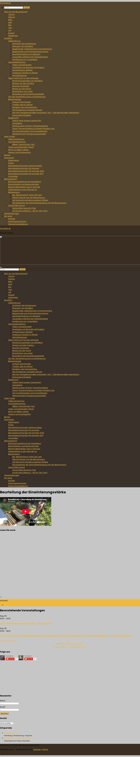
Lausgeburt (17, 123)
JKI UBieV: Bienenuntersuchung (17, 738)
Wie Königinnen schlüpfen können (27, 110)
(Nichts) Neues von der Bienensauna (28, 197)
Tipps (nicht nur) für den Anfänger (23, 78)
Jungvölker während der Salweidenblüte (30, 57)
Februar (11, 17)
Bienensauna (14, 192)
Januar (11, 14)
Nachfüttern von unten (22, 91)
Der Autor (8, 216)
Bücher (7, 155)
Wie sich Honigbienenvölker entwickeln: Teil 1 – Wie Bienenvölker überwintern (45, 112)
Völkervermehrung (16, 139)
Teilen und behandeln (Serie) (21, 147)
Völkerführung (14, 41)
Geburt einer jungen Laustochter (26, 120)
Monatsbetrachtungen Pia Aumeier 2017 (25, 174)
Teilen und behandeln (22, 65)
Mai (9, 25)
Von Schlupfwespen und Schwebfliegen (29, 131)
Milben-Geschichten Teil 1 (23, 144)
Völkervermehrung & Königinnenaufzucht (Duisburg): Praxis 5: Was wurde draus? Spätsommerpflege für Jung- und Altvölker (65, 635)
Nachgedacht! (10, 179)
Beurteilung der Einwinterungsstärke (28, 94)
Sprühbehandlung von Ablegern (26, 54)
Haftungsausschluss (17, 221)
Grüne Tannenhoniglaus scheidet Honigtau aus (33, 128)
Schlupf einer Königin (21, 102)
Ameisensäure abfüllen (22, 70)
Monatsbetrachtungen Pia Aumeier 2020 (26, 171)
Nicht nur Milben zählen (18, 150)
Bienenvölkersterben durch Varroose (24, 187)
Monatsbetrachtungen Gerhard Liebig (25, 166)
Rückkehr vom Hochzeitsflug (24, 107)
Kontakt (11, 219)
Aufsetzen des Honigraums (24, 43)
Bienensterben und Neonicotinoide (23, 184)
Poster (11, 163)
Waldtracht (13, 118)
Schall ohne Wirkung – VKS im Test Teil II (29, 211)
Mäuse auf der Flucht (21, 89)
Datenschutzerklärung (18, 224)
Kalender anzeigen (8, 641)
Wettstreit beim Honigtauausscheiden (29, 134)
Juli (9, 30)
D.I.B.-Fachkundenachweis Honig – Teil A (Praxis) (25, 623)
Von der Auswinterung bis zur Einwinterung (27, 97)
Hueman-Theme (40, 749)
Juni (10, 28)
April (10, 22)
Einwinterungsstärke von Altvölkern (27, 81)
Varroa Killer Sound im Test (24, 208)
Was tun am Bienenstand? (16, 12)
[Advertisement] (61, 564)
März (10, 20)
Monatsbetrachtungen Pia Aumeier (23, 168)
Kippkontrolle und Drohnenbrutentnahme (30, 51)
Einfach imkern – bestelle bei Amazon (70, 647)
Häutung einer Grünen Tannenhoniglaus (30, 126)
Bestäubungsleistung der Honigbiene (24, 181)
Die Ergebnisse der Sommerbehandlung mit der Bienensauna (39, 203)
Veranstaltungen (11, 213)
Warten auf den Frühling (23, 83)
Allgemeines (13, 160)
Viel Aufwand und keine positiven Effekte (30, 200)
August (11, 33)
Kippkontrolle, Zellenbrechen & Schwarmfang (32, 49)
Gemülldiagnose (19, 75)
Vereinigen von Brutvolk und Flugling (28, 67)
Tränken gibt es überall (22, 105)
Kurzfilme (8, 38)
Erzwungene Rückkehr (21, 115)
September (13, 36)
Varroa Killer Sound (16, 205)
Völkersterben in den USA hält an (22, 189)
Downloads (9, 158)
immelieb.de (5, 3)
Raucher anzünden (20, 86)
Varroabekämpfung (17, 62)
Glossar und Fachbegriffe (19, 152)
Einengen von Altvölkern (22, 46)
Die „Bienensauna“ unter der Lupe (27, 195)
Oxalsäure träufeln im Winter (25, 73)
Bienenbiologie (14, 99)
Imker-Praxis (9, 136)
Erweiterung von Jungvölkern (25, 59)
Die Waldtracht (11, 733)
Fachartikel (13, 176)
